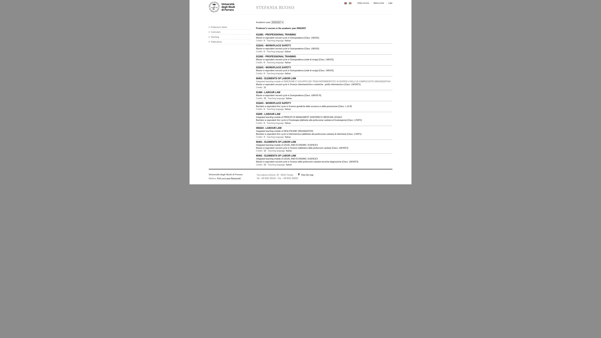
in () (287, 38)
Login (390, 3)
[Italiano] (350, 3)
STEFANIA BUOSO (275, 7)
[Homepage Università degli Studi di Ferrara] (232, 7)
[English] (345, 3)
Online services (363, 3)
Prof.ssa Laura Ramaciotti (229, 178)
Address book (378, 3)
